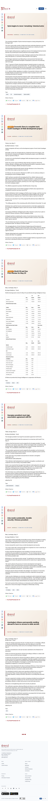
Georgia (17, 485)
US (11, 94)
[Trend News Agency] (5, 745)
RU (45, 798)
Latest (3, 763)
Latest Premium (5, 765)
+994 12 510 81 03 (5, 755)
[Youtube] (11, 788)
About (26, 763)
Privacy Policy (27, 777)
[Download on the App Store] (5, 793)
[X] (8, 788)
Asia (13, 589)
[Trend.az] (5, 8)
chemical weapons (17, 94)
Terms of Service (28, 775)
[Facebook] (5, 788)
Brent (13, 382)
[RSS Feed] (19, 788)
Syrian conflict (26, 94)
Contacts (27, 767)
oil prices (8, 382)
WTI (17, 382)
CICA (18, 589)
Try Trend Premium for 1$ (13, 104)
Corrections (27, 770)
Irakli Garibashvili (9, 485)
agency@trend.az (5, 757)
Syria (7, 94)
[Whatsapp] (3, 788)
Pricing (3, 775)
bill (7, 710)
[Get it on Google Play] (14, 793)
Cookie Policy (27, 781)
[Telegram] (13, 788)
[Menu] (45, 8)
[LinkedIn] (16, 788)
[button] (2, 14)
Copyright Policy (28, 779)
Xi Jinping (8, 589)
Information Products (6, 777)
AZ (43, 798)
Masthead (27, 765)
